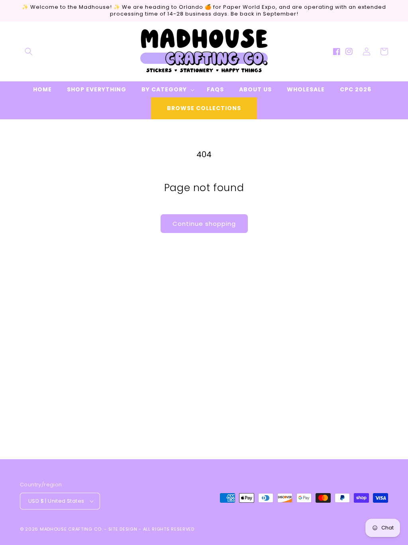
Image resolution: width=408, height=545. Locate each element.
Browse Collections (204, 108)
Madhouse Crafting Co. (71, 529)
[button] (28, 51)
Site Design (122, 529)
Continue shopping (204, 223)
